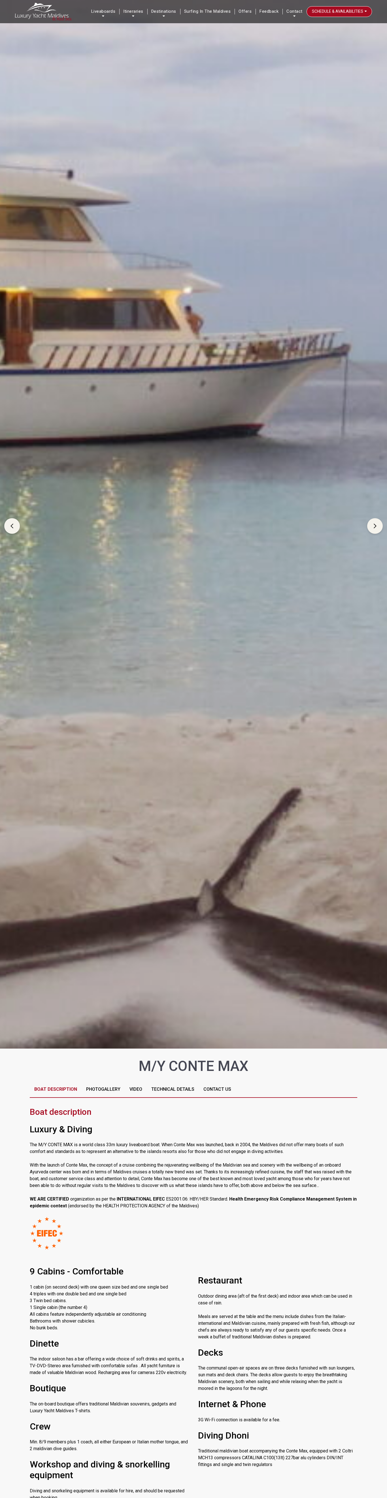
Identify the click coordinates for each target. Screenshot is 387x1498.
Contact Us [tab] (217, 1089)
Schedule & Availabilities (338, 11)
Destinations (163, 11)
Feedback (269, 11)
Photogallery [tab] (103, 1089)
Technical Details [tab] (172, 1089)
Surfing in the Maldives (207, 11)
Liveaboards (103, 11)
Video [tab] (135, 1089)
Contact (294, 11)
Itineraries (133, 11)
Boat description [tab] (55, 1089)
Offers (245, 11)
